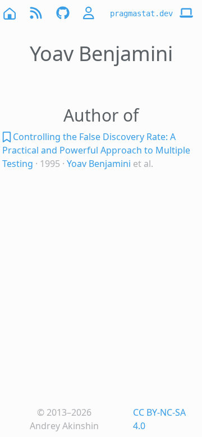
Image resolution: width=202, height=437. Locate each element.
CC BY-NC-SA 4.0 (159, 419)
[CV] (90, 13)
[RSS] (36, 13)
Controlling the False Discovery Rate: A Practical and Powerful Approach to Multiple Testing (96, 150)
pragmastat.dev (141, 13)
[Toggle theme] (186, 13)
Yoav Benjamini (99, 163)
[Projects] (63, 13)
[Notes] (7, 137)
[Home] (9, 13)
